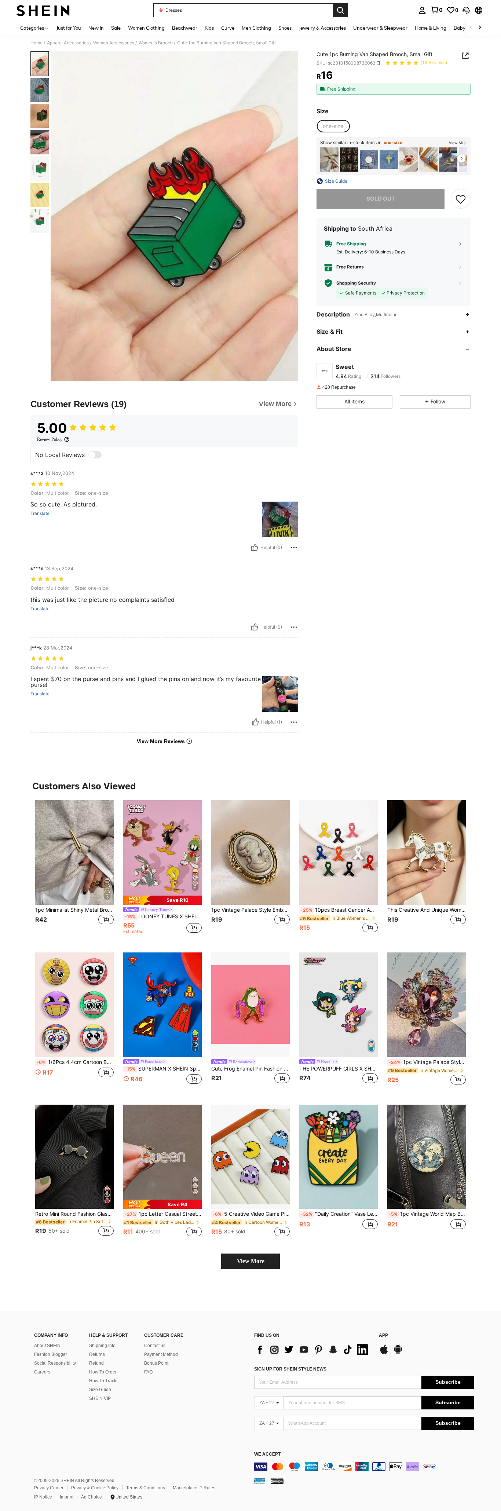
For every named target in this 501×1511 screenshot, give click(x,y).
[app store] (384, 1352)
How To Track (102, 1380)
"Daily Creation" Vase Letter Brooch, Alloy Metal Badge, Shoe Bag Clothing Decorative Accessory (339, 1214)
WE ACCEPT (267, 1454)
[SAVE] (461, 199)
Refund (96, 1363)
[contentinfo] (364, 1466)
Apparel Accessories (68, 42)
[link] (436, 10)
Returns (97, 1354)
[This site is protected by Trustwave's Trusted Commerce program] (259, 1480)
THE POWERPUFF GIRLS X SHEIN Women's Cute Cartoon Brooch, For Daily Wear (338, 1069)
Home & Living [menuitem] (430, 28)
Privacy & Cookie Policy (94, 1487)
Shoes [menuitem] (285, 28)
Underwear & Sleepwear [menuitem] (380, 28)
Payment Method (161, 1354)
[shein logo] (43, 10)
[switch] (95, 454)
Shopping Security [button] (356, 283)
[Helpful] (254, 547)
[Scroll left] (470, 28)
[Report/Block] (293, 547)
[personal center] (422, 10)
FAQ (148, 1372)
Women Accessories (113, 42)
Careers (42, 1372)
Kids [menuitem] (209, 28)
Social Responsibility (55, 1363)
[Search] (340, 10)
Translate (40, 513)
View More (250, 1261)
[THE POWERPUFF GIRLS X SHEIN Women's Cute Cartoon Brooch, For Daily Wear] (338, 1004)
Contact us (154, 1345)
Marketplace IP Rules (194, 1487)
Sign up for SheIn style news (290, 1369)
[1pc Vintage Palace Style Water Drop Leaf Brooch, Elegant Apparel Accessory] (426, 1004)
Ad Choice (91, 1497)
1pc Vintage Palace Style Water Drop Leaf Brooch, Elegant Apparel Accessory (427, 1062)
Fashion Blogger (50, 1354)
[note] (162, 900)
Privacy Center (48, 1487)
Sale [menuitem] (116, 28)
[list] (313, 1349)
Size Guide (100, 1389)
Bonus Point (156, 1363)
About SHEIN (47, 1345)
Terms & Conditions (145, 1487)
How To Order (103, 1372)
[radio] (333, 126)
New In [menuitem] (96, 28)
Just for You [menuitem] (68, 28)
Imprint (66, 1497)
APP (383, 1335)
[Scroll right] (479, 28)
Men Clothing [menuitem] (256, 28)
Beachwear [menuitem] (184, 28)
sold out (380, 198)
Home (36, 42)
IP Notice (43, 1497)
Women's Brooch (156, 42)
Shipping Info (102, 1345)
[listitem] (329, 159)
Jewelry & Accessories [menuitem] (322, 28)
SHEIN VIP (100, 1398)
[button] (466, 10)
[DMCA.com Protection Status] (277, 1480)
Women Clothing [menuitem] (146, 28)
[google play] (398, 1352)
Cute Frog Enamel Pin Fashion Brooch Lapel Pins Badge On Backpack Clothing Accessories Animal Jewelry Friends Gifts (250, 1069)
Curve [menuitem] (227, 28)
